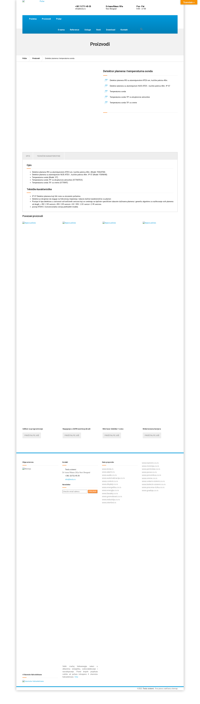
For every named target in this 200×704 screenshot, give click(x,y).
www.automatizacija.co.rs (113, 478)
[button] (141, 29)
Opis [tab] (28, 156)
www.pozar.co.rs (149, 472)
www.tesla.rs (107, 469)
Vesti (98, 30)
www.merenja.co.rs (150, 466)
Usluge (87, 30)
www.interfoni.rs (109, 502)
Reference (74, 30)
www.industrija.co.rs (111, 499)
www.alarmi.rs (108, 472)
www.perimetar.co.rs (151, 469)
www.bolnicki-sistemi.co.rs (154, 484)
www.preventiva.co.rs (151, 475)
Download (110, 30)
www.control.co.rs (110, 481)
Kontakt (124, 30)
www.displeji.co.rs (110, 484)
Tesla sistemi (148, 689)
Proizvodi (46, 19)
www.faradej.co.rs (110, 493)
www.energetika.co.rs (111, 487)
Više (76, 677)
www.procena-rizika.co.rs (153, 487)
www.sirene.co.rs (149, 478)
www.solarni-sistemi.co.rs (153, 481)
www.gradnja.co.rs (150, 490)
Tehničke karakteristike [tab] (48, 156)
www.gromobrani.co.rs (112, 496)
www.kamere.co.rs (150, 463)
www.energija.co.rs (110, 490)
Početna (33, 19)
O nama (61, 30)
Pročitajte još (31, 435)
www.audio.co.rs (109, 475)
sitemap (174, 689)
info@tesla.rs (70, 479)
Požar (59, 19)
